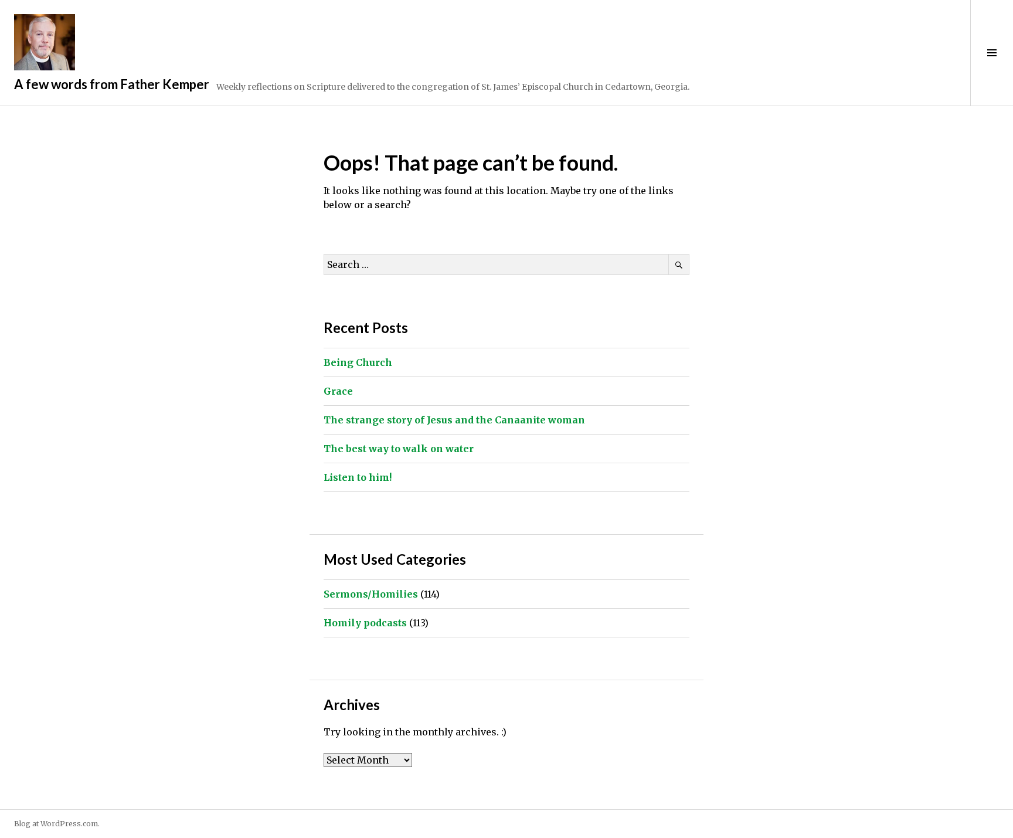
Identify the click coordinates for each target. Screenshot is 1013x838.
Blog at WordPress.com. (57, 823)
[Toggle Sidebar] (991, 53)
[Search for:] (506, 264)
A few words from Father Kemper (111, 84)
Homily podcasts (365, 623)
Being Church (358, 362)
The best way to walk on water (399, 448)
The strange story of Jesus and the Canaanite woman (454, 420)
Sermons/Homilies (371, 594)
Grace (338, 391)
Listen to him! (358, 477)
